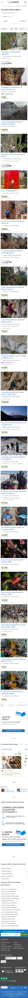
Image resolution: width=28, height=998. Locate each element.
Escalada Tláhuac (5, 878)
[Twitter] (25, 988)
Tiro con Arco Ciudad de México (8, 923)
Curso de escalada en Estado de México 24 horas (12, 288)
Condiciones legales (6, 948)
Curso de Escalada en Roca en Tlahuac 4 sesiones (12, 123)
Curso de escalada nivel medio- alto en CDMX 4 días (12, 393)
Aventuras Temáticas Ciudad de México (10, 898)
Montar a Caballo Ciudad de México (9, 907)
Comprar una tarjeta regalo (13, 844)
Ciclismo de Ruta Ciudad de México (9, 903)
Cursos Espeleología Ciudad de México (9, 914)
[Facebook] (21, 988)
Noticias (16, 942)
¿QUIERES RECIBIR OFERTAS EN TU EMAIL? (13, 931)
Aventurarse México (7, 749)
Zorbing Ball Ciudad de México (8, 919)
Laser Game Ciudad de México (8, 905)
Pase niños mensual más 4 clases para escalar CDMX (13, 626)
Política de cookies (5, 950)
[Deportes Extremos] (13, 2)
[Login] (25, 2)
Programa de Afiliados (6, 946)
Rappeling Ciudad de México (7, 900)
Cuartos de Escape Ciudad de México (9, 912)
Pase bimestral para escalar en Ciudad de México (12, 528)
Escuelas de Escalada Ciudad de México (10, 896)
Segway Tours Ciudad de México (8, 916)
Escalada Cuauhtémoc (6, 871)
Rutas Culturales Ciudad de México (9, 889)
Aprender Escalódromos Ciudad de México (10, 909)
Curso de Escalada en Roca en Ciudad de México (12, 252)
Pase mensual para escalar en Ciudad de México (12, 693)
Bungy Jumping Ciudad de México (8, 921)
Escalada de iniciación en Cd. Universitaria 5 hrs (11, 88)
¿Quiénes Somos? (5, 942)
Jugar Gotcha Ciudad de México (8, 891)
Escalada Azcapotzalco (6, 868)
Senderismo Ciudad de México (8, 893)
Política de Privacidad (19, 948)
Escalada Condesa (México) (7, 876)
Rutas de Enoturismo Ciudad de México (10, 925)
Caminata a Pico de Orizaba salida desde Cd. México (13, 492)
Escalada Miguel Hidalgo (6, 873)
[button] (25, 744)
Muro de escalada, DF (9, 191)
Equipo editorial (18, 946)
